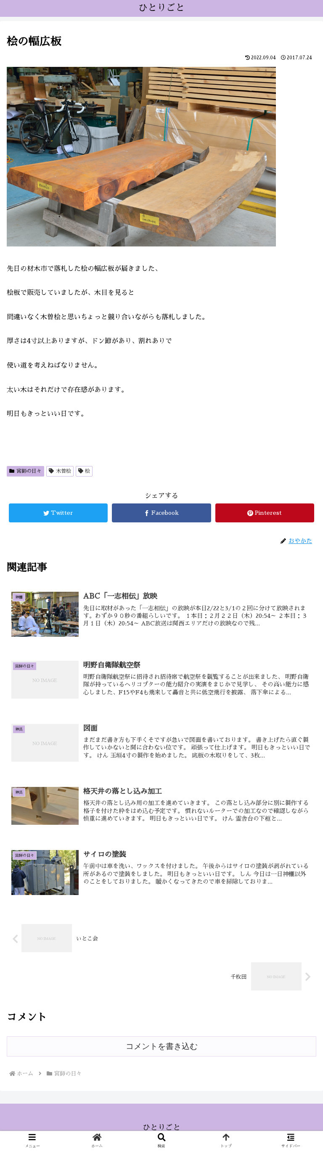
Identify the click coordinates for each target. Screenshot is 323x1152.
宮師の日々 (29, 471)
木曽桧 (63, 471)
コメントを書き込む (162, 1046)
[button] (298, 848)
